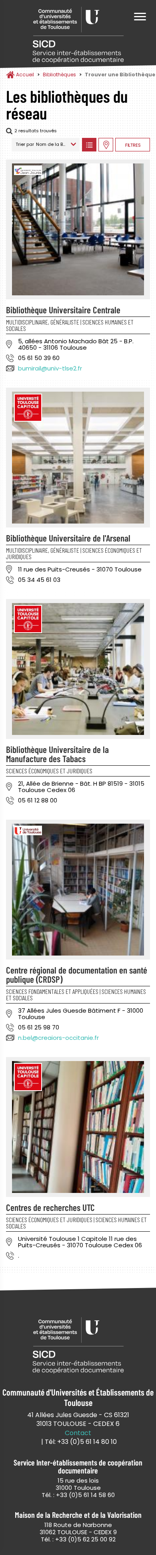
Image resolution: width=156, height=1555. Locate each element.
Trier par (25, 144)
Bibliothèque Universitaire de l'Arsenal (68, 538)
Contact (78, 1433)
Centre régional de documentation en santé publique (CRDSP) (76, 974)
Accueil (25, 74)
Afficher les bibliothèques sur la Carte (105, 144)
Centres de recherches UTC (50, 1207)
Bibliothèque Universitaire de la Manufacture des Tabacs (57, 754)
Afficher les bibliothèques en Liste (89, 144)
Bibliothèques (59, 74)
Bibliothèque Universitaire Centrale (63, 309)
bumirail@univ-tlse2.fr (50, 368)
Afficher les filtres (132, 144)
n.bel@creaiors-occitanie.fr (58, 1037)
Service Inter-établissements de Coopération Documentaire (78, 35)
